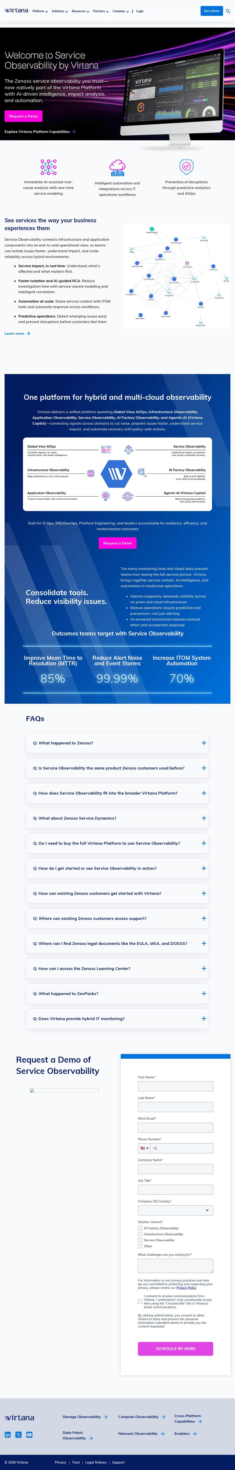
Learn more (14, 333)
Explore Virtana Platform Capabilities (37, 131)
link (8, 1435)
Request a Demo (23, 116)
